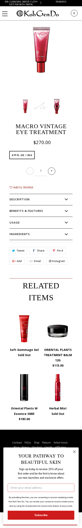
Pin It (60, 250)
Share (41, 250)
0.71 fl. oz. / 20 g (22, 155)
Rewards (61, 1)
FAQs (28, 442)
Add (19, 261)
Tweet (20, 250)
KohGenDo (42, 13)
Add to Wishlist (22, 187)
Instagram (58, 261)
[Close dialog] (74, 452)
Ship (37, 442)
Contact (17, 442)
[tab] (41, 199)
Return (46, 442)
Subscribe (41, 515)
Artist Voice (61, 442)
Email (37, 261)
